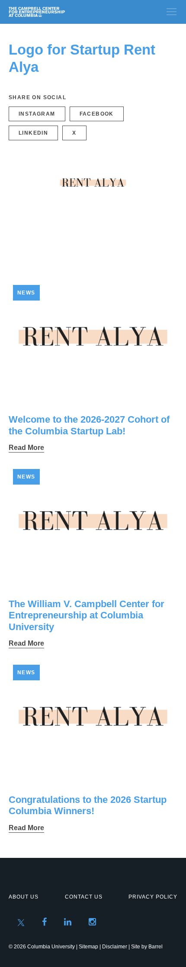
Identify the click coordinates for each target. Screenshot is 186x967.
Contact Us (84, 896)
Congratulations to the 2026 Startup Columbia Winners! (88, 805)
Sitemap (88, 947)
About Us (23, 896)
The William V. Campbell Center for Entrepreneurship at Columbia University (86, 615)
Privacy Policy (152, 896)
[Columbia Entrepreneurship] (55, 11)
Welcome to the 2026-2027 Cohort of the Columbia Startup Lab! (89, 425)
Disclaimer (114, 947)
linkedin (33, 133)
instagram (37, 114)
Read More (26, 447)
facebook (97, 114)
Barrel (155, 947)
